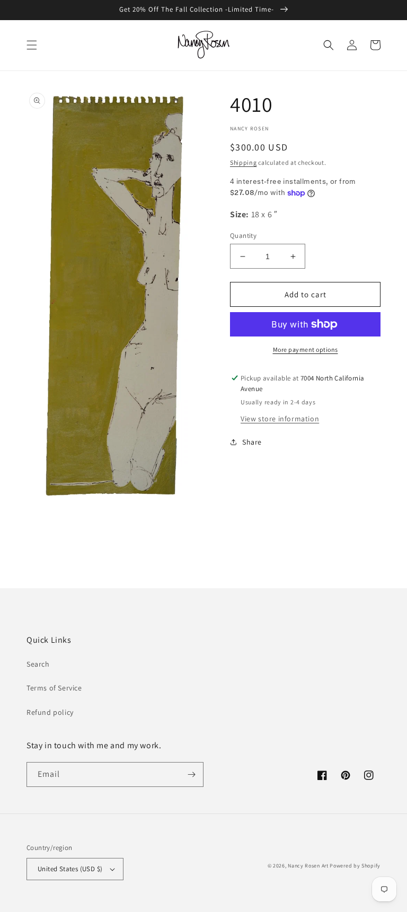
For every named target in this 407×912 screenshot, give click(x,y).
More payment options (305, 349)
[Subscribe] (191, 774)
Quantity (243, 235)
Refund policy (50, 712)
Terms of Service (54, 688)
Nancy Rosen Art (308, 865)
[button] (31, 45)
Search (38, 664)
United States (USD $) (70, 868)
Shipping (243, 162)
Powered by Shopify (355, 865)
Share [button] (252, 442)
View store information (280, 418)
